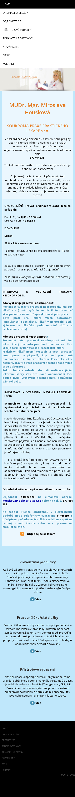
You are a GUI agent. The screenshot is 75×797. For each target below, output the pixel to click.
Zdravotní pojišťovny (12, 752)
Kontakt (6, 770)
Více (38, 599)
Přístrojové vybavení (37, 669)
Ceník (4, 764)
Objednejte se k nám (41, 534)
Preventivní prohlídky (38, 562)
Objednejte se (8, 740)
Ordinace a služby (11, 734)
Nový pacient (8, 758)
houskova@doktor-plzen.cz (21, 500)
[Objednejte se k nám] (22, 533)
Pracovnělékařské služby (37, 617)
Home (5, 728)
